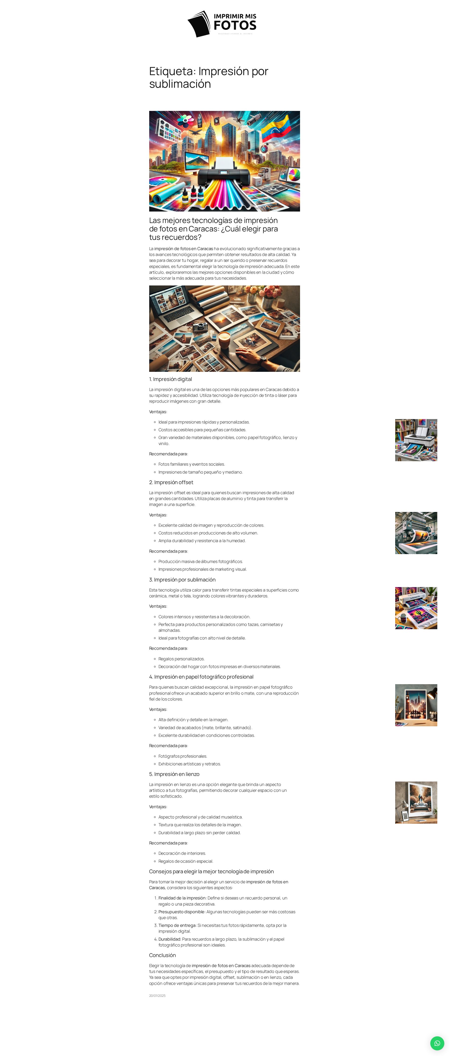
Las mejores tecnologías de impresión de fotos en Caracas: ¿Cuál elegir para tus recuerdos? (213, 228)
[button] (437, 1043)
